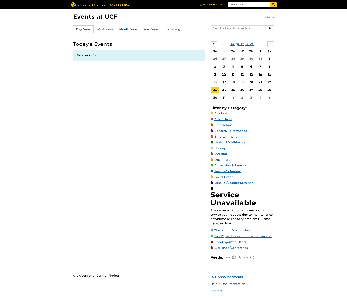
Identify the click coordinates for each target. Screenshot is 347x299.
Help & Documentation (228, 284)
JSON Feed (252, 257)
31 (260, 58)
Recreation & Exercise (230, 165)
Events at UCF (95, 16)
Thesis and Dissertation (232, 230)
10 (224, 74)
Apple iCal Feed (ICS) (228, 257)
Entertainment (225, 136)
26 (215, 58)
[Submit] (273, 4)
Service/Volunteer (227, 171)
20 (251, 82)
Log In (270, 17)
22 (269, 82)
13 (251, 74)
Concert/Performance (230, 131)
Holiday (220, 148)
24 (224, 90)
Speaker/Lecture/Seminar (233, 183)
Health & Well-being (229, 142)
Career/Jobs (223, 125)
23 (215, 90)
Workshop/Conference (231, 248)
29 (242, 58)
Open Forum (224, 159)
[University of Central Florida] (99, 4)
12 (242, 74)
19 (242, 82)
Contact (216, 291)
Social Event (223, 177)
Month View (128, 29)
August (237, 44)
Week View (105, 29)
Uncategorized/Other (230, 242)
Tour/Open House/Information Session (243, 236)
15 (269, 74)
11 (233, 74)
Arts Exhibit (223, 119)
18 (233, 82)
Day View (83, 29)
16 (215, 82)
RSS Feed (240, 257)
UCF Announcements (227, 277)
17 (224, 82)
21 (260, 82)
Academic (221, 113)
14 (260, 74)
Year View (151, 29)
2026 (249, 44)
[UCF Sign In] (211, 5)
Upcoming (172, 29)
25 (233, 90)
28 (233, 58)
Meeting (220, 154)
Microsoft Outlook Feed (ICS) (234, 257)
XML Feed (246, 257)
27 (224, 58)
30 (251, 58)
